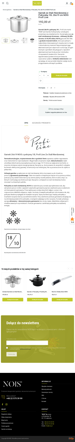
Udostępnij (47, 87)
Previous (6, 24)
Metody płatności (47, 389)
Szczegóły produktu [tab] (41, 123)
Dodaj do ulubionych (40, 80)
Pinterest (54, 87)
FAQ (43, 395)
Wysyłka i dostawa (47, 386)
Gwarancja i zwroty (47, 392)
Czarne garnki (5, 426)
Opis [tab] (26, 123)
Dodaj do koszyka (61, 75)
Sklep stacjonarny (6, 417)
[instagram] (6, 404)
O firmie (44, 398)
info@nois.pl (48, 426)
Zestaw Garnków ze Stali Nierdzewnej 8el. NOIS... (12, 291)
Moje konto (4, 420)
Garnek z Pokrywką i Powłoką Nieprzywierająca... (37, 291)
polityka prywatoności (25, 349)
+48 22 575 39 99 (14, 398)
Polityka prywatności (7, 423)
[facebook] (2, 404)
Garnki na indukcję (6, 429)
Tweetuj (51, 87)
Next (31, 24)
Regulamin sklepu (6, 414)
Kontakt (44, 401)
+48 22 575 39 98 (49, 424)
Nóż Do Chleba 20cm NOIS (60, 291)
